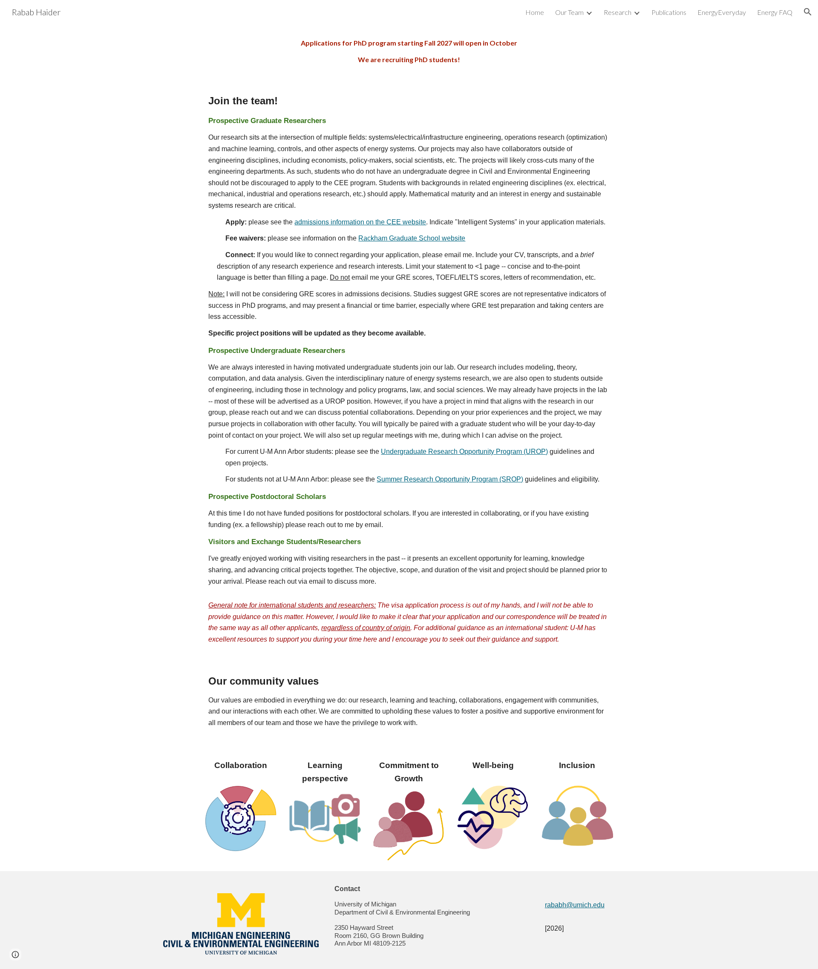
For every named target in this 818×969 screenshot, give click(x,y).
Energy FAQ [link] (774, 12)
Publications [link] (668, 12)
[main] (409, 51)
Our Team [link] (569, 12)
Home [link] (534, 12)
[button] (808, 12)
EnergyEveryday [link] (721, 12)
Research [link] (617, 12)
